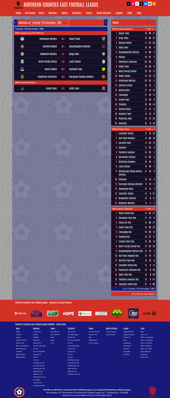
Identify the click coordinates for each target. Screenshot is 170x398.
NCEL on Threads (146, 343)
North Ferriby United (47, 61)
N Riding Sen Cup (39, 368)
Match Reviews (21, 349)
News (41, 13)
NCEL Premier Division (25, 82)
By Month (36, 340)
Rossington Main (126, 188)
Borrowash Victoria (127, 157)
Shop (139, 13)
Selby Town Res (125, 274)
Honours (126, 349)
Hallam (122, 57)
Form (52, 343)
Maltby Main (124, 90)
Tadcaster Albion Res (128, 284)
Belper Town (124, 33)
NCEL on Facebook (147, 340)
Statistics (76, 13)
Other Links (144, 357)
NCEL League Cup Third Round (29, 33)
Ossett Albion (51, 69)
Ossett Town (74, 39)
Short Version (55, 334)
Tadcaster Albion (126, 193)
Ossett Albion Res (126, 213)
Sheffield (123, 123)
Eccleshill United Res (128, 265)
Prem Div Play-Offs (39, 346)
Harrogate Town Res (127, 218)
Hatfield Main (125, 109)
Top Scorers (72, 332)
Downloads (127, 346)
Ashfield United (50, 46)
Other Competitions (22, 346)
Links (129, 13)
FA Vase (35, 360)
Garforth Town (125, 143)
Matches (53, 13)
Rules (125, 340)
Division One (20, 343)
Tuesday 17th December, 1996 (29, 28)
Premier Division (21, 340)
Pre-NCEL (126, 354)
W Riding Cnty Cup (39, 377)
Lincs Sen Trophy (39, 366)
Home (18, 13)
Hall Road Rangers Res (129, 255)
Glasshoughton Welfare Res (131, 251)
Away (52, 340)
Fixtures (18, 334)
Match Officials (104, 13)
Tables (64, 13)
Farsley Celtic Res (126, 241)
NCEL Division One (120, 129)
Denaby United (125, 42)
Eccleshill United (126, 133)
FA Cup (35, 357)
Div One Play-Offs (39, 351)
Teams (89, 13)
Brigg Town (74, 54)
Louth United (75, 61)
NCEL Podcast (20, 354)
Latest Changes (111, 332)
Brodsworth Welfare (127, 198)
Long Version (55, 332)
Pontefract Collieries (47, 76)
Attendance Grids (39, 385)
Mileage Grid (93, 340)
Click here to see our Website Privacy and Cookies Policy (87, 395)
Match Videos (20, 357)
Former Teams (93, 343)
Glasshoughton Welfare (79, 46)
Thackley (122, 104)
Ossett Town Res (126, 227)
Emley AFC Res (125, 222)
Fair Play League (73, 334)
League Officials (128, 332)
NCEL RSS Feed (146, 351)
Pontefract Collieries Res (129, 270)
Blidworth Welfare (48, 54)
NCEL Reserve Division (122, 208)
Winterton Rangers (127, 161)
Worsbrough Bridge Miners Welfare (130, 173)
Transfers (19, 351)
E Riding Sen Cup (39, 363)
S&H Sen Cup (37, 374)
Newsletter (126, 351)
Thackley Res (124, 236)
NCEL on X (144, 334)
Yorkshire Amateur (127, 152)
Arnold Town (51, 88)
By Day (35, 334)
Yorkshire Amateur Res (129, 279)
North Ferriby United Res (129, 246)
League (119, 13)
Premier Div (37, 343)
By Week (36, 337)
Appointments (110, 334)
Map (90, 337)
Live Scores (30, 13)
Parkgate (123, 179)
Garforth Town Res (127, 260)
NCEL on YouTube (146, 349)
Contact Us (127, 337)
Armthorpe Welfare (48, 39)
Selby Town (74, 88)
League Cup (37, 354)
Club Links (144, 354)
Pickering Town (125, 118)
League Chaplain (128, 334)
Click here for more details (143, 294)
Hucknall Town (75, 69)
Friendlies (36, 380)
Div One (35, 349)
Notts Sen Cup (38, 371)
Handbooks (127, 343)
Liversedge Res (125, 232)
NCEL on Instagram (147, 337)
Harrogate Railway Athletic (81, 76)
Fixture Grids (37, 383)
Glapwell (122, 147)
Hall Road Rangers (127, 138)
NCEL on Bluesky (146, 346)
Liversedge (123, 95)
